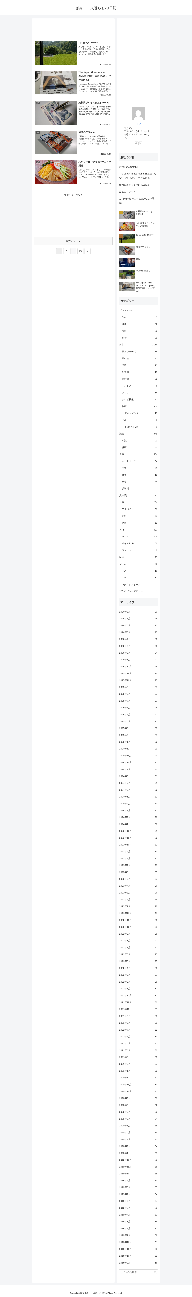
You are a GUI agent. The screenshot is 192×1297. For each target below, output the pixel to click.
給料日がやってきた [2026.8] (134, 185)
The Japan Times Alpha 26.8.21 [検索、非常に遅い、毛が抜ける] (137, 175)
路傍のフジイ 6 (127, 191)
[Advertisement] (73, 29)
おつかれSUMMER (129, 167)
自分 (138, 123)
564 (80, 251)
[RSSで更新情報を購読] (140, 143)
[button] (155, 1272)
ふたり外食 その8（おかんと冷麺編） (136, 200)
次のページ (73, 241)
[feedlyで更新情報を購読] (136, 143)
